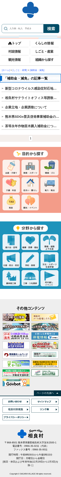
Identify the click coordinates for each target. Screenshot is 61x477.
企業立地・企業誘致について (26, 107)
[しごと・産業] (20, 70)
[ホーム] (6, 70)
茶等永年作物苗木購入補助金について (32, 126)
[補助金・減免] (37, 70)
